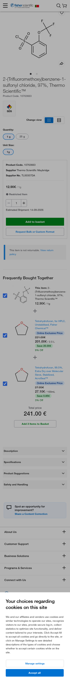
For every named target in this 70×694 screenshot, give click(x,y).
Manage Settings (35, 663)
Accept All (35, 672)
